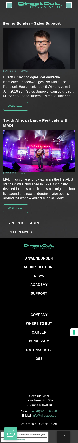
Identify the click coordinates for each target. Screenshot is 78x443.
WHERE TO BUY (39, 323)
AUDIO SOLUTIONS (39, 267)
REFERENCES (20, 232)
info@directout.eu (44, 415)
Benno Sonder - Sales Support (32, 23)
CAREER (39, 332)
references (27, 173)
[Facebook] (29, 382)
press (24, 71)
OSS (39, 358)
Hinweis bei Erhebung (14, 439)
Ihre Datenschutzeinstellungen (29, 434)
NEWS (39, 276)
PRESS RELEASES (23, 223)
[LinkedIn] (48, 382)
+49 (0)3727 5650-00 (44, 411)
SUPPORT (39, 293)
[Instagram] (39, 382)
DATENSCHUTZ (39, 350)
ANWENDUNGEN (39, 258)
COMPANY (39, 315)
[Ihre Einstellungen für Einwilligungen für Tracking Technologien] (74, 332)
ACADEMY (39, 284)
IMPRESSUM (39, 341)
